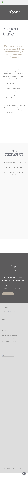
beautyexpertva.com (12, 314)
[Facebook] (3, 324)
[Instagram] (6, 324)
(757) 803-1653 (11, 311)
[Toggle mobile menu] (25, 2)
